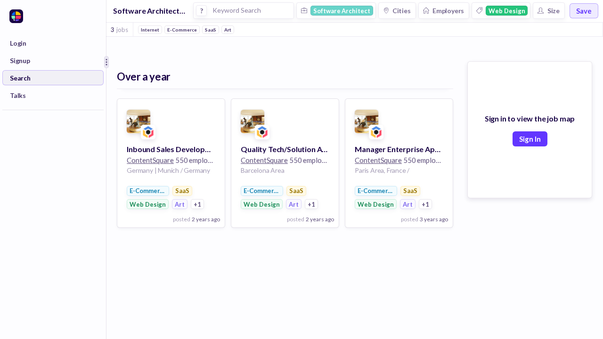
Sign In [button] (530, 139)
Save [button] (584, 11)
